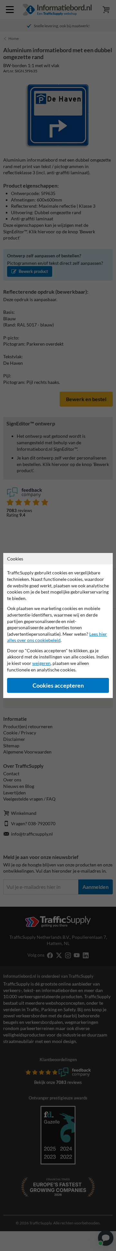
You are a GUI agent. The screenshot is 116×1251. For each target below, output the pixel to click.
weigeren (41, 663)
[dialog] (58, 625)
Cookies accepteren (58, 685)
